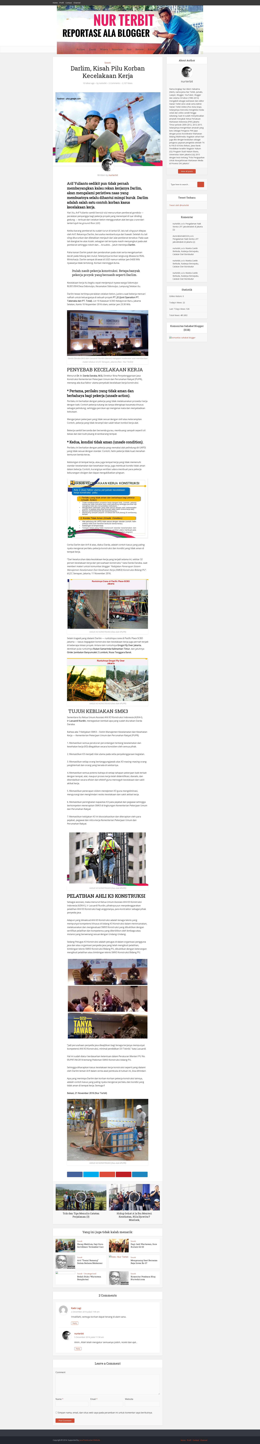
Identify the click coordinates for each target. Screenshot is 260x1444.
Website (129, 1399)
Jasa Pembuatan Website (89, 1440)
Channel (77, 2)
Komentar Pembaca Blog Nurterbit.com (143, 1278)
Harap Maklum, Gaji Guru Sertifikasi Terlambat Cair (90, 1245)
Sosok (162, 49)
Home (55, 2)
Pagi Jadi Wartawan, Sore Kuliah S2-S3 (144, 1245)
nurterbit (103, 83)
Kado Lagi (76, 1308)
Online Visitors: (176, 296)
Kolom (151, 49)
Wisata (104, 49)
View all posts (187, 171)
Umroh (173, 49)
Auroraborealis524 (181, 236)
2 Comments (114, 83)
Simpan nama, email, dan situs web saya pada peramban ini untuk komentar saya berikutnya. (105, 1412)
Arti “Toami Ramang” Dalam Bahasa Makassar (90, 1261)
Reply (75, 1323)
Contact (69, 2)
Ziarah (92, 49)
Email (94, 1399)
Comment (60, 1372)
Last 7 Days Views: (177, 309)
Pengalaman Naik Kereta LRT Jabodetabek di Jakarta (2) (188, 226)
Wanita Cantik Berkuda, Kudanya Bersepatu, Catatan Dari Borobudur (186, 251)
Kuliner (81, 49)
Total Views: (174, 315)
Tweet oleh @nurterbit (179, 205)
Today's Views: (176, 302)
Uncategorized (90, 1273)
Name (59, 1399)
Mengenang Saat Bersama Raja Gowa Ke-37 (144, 1261)
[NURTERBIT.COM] (130, 29)
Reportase (117, 49)
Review (139, 49)
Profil (61, 2)
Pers (129, 49)
